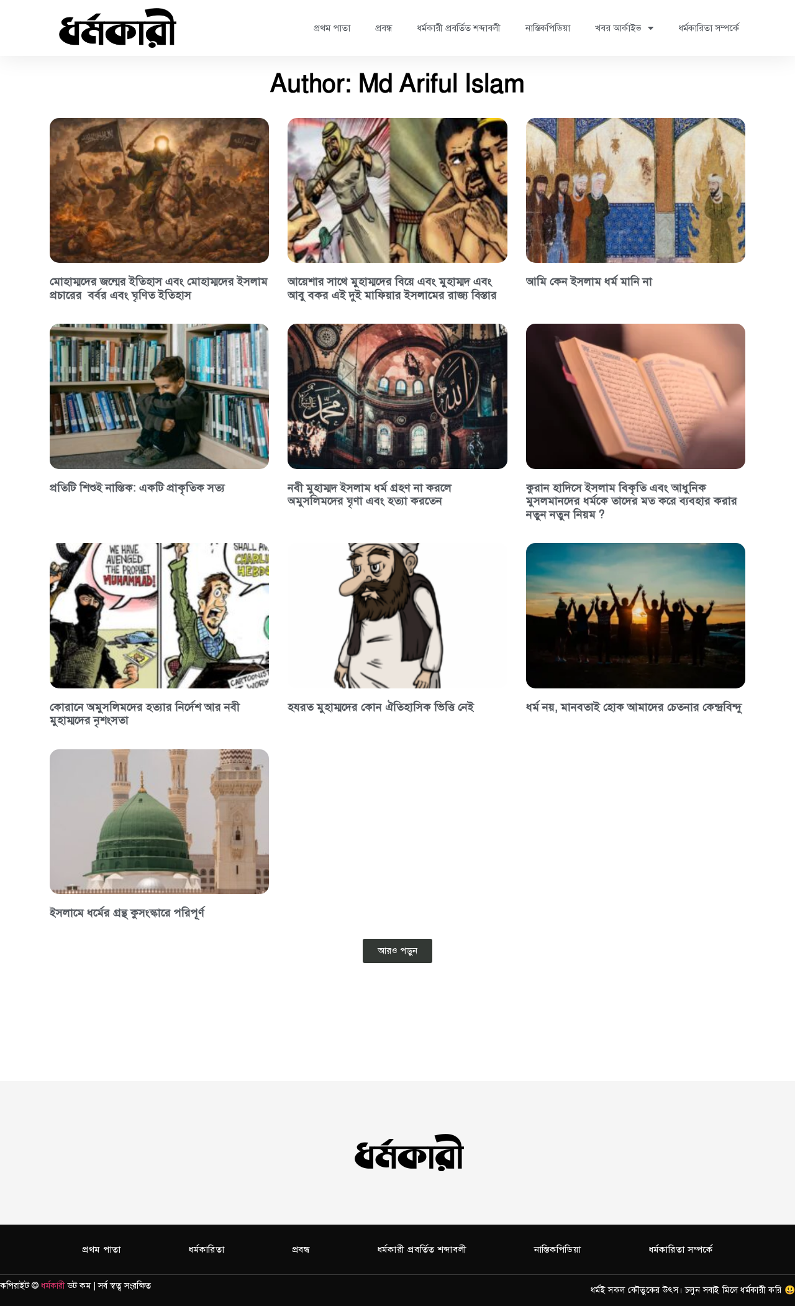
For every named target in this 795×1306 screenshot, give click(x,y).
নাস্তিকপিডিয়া (547, 28)
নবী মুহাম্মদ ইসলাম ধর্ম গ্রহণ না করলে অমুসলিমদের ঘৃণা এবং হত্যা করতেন (370, 494)
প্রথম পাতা (332, 28)
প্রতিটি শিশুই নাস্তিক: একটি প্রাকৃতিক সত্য (137, 488)
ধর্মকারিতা (206, 1249)
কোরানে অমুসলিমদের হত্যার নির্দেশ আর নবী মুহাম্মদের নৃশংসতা (145, 714)
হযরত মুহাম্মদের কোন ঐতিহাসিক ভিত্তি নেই (381, 707)
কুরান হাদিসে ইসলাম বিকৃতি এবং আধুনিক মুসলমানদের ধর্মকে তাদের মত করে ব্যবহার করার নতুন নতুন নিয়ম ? (631, 501)
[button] (397, 951)
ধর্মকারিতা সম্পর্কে (708, 28)
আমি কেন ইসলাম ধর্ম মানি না (589, 281)
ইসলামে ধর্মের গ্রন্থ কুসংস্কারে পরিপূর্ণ (127, 913)
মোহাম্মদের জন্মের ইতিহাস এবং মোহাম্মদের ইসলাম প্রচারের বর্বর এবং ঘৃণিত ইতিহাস (159, 288)
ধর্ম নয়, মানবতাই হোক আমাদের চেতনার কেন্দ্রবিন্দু (634, 707)
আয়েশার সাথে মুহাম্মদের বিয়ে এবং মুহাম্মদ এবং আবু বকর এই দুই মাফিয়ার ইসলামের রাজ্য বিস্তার (392, 288)
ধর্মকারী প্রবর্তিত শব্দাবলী (459, 28)
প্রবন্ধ (383, 28)
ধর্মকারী (53, 1286)
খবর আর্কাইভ (618, 28)
